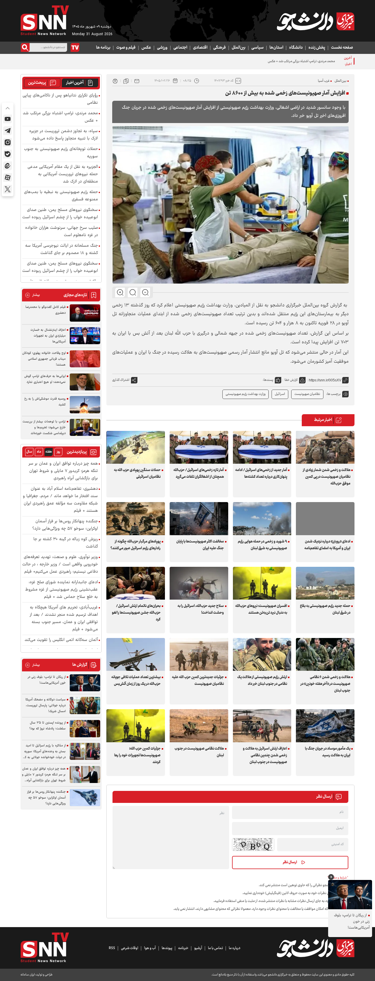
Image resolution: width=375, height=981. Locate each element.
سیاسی (257, 48)
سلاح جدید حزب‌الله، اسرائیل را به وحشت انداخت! (201, 609)
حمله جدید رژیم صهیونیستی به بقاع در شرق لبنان (325, 609)
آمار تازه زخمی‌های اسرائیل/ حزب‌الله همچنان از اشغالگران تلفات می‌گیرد (198, 473)
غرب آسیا (324, 81)
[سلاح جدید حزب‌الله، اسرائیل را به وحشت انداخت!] (199, 583)
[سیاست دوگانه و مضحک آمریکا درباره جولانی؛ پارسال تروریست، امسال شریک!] (85, 705)
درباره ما (234, 948)
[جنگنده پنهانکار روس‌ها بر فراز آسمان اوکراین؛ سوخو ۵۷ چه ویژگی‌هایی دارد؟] (85, 797)
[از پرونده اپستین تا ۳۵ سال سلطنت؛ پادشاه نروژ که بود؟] (85, 728)
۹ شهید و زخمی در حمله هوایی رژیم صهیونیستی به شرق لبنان (262, 545)
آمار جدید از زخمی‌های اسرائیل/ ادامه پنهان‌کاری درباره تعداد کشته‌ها (261, 473)
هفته (48, 452)
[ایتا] (7, 166)
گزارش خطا (291, 380)
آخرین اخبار (74, 83)
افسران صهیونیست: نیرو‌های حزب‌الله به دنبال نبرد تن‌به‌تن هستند (261, 609)
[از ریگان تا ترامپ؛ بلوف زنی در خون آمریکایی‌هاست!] (85, 683)
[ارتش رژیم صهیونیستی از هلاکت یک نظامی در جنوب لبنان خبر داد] (262, 654)
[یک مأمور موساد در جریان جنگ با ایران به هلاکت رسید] (325, 725)
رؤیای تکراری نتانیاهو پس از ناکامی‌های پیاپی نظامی (60, 99)
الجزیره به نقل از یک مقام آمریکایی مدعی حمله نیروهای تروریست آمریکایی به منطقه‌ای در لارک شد (63, 174)
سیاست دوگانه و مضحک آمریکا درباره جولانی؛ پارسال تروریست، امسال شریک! (45, 705)
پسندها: (268, 380)
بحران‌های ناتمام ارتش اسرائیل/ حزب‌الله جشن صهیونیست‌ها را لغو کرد (136, 613)
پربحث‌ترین (37, 83)
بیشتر (32, 295)
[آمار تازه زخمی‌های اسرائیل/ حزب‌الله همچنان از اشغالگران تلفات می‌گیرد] (199, 447)
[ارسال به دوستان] (137, 81)
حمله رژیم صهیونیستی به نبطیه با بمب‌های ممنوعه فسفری (61, 196)
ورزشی (162, 48)
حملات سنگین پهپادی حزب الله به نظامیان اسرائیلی (137, 473)
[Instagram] (7, 142)
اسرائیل (280, 394)
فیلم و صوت (126, 48)
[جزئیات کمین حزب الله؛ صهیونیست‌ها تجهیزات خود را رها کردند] (135, 725)
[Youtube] (7, 119)
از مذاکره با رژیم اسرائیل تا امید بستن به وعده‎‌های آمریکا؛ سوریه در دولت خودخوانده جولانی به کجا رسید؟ (44, 751)
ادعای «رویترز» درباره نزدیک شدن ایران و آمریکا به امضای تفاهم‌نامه (327, 545)
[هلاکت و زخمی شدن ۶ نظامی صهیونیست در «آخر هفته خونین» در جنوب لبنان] (325, 654)
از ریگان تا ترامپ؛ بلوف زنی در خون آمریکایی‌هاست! (47, 680)
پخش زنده (316, 48)
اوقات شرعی (129, 948)
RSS (112, 948)
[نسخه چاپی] (115, 81)
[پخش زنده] (75, 47)
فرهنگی (219, 48)
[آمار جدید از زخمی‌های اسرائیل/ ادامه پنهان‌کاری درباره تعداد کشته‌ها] (262, 447)
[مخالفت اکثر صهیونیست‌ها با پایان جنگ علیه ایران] (199, 518)
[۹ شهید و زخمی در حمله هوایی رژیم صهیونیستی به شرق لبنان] (262, 518)
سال (29, 452)
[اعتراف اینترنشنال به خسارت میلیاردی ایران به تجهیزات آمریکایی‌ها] (85, 335)
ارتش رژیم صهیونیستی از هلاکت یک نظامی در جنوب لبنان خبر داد (262, 680)
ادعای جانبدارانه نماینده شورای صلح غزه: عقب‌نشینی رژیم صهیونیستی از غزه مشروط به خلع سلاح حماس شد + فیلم (61, 590)
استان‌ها (276, 48)
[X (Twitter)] (7, 189)
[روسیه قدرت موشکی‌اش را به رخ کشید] (85, 404)
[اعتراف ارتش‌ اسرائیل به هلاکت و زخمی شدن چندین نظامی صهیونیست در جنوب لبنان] (262, 725)
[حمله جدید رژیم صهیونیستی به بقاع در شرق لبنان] (325, 583)
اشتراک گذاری (120, 380)
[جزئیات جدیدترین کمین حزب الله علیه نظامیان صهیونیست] (199, 654)
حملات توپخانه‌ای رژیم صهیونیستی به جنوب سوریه (61, 153)
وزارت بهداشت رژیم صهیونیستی (245, 394)
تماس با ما (215, 948)
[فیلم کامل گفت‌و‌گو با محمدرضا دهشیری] (85, 313)
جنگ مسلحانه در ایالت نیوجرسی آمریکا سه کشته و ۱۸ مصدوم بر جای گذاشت (61, 249)
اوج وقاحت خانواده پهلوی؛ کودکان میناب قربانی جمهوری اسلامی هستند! (44, 359)
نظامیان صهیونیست (307, 394)
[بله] (7, 154)
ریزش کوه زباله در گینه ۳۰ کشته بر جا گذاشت (65, 543)
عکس (146, 48)
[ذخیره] (126, 81)
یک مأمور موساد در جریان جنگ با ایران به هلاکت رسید (327, 752)
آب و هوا (150, 948)
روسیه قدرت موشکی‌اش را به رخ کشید (45, 401)
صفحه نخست (342, 48)
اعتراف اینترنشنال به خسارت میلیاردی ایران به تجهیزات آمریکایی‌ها (48, 335)
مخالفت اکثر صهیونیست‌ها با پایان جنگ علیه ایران (200, 545)
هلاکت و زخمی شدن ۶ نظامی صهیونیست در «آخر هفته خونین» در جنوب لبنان (325, 684)
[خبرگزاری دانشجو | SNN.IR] (315, 21)
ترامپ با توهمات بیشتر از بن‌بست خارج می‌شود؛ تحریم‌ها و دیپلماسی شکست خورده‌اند (44, 427)
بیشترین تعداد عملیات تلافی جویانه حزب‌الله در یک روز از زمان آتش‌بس (136, 680)
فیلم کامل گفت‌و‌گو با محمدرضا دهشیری (45, 310)
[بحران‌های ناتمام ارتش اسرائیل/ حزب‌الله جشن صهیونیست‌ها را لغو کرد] (135, 583)
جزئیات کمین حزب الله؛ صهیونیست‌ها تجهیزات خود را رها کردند (137, 755)
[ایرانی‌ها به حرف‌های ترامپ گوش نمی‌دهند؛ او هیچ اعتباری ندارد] (85, 382)
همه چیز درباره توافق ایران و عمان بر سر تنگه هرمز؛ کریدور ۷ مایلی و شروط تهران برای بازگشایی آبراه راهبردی (63, 471)
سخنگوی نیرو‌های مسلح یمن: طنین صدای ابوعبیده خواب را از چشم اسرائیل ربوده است (60, 267)
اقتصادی (200, 48)
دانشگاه (296, 48)
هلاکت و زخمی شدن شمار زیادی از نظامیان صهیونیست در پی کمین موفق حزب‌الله (326, 477)
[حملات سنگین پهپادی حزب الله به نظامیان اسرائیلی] (135, 447)
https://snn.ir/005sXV (325, 380)
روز (58, 452)
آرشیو (198, 948)
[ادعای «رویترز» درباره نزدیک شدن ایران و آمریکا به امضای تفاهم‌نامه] (325, 518)
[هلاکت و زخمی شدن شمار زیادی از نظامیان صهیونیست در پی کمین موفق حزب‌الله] (325, 447)
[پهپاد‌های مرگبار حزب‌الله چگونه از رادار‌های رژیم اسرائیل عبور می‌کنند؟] (135, 518)
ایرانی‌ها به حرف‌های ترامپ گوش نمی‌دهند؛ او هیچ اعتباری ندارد (45, 379)
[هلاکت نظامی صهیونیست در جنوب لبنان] (199, 725)
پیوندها (167, 948)
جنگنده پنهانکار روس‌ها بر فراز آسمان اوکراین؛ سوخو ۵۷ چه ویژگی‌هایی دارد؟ (65, 525)
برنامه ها (103, 48)
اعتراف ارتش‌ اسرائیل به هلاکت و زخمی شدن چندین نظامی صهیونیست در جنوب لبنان (265, 755)
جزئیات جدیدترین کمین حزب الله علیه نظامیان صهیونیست (198, 680)
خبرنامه (183, 948)
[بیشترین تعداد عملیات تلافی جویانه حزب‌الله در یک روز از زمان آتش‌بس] (135, 654)
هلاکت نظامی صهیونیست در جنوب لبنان (199, 752)
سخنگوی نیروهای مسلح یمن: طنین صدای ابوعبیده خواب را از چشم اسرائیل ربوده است (60, 214)
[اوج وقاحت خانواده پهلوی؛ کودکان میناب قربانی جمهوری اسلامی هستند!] (85, 359)
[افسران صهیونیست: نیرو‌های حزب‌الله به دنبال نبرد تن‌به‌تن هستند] (262, 583)
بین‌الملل (239, 48)
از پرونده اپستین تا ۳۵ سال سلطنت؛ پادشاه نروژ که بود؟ (47, 725)
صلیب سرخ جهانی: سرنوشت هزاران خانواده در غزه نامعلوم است (61, 231)
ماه (39, 452)
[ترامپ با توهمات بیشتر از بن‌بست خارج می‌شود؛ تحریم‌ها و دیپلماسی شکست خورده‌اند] (85, 427)
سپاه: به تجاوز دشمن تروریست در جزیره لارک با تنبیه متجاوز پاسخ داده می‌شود (63, 135)
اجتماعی (180, 48)
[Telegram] (7, 130)
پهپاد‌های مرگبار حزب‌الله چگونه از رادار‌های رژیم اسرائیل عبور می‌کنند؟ (135, 545)
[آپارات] (7, 177)
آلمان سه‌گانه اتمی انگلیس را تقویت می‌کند (61, 640)
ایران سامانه (28, 974)
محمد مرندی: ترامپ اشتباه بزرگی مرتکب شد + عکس (60, 117)
